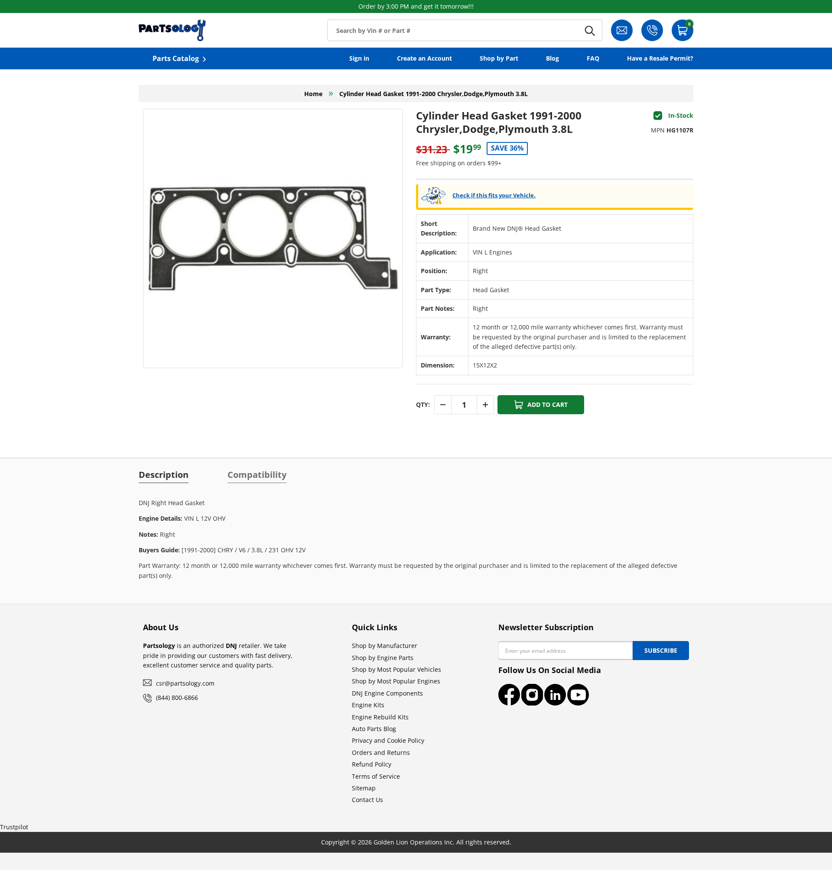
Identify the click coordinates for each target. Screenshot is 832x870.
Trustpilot (14, 827)
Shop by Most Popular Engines (396, 681)
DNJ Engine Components (387, 693)
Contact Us (367, 800)
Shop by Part (499, 58)
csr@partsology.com (185, 683)
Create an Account (424, 58)
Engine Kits (368, 705)
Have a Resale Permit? (660, 58)
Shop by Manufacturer (384, 645)
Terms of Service (376, 776)
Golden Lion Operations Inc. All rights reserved (442, 842)
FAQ (593, 58)
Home (313, 94)
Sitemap (364, 788)
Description (163, 474)
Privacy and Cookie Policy (388, 740)
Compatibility (257, 474)
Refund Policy (371, 764)
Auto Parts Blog (374, 729)
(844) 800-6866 (177, 697)
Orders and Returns (381, 752)
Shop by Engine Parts (382, 658)
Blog (552, 58)
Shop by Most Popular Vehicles (396, 669)
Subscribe (660, 650)
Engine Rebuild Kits (380, 717)
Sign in (359, 58)
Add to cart (547, 404)
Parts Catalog (176, 58)
